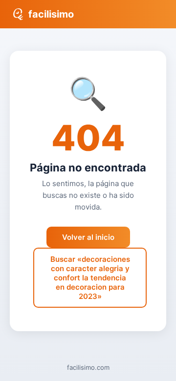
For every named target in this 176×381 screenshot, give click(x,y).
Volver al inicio (88, 237)
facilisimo (51, 14)
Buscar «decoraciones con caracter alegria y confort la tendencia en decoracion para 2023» (90, 277)
